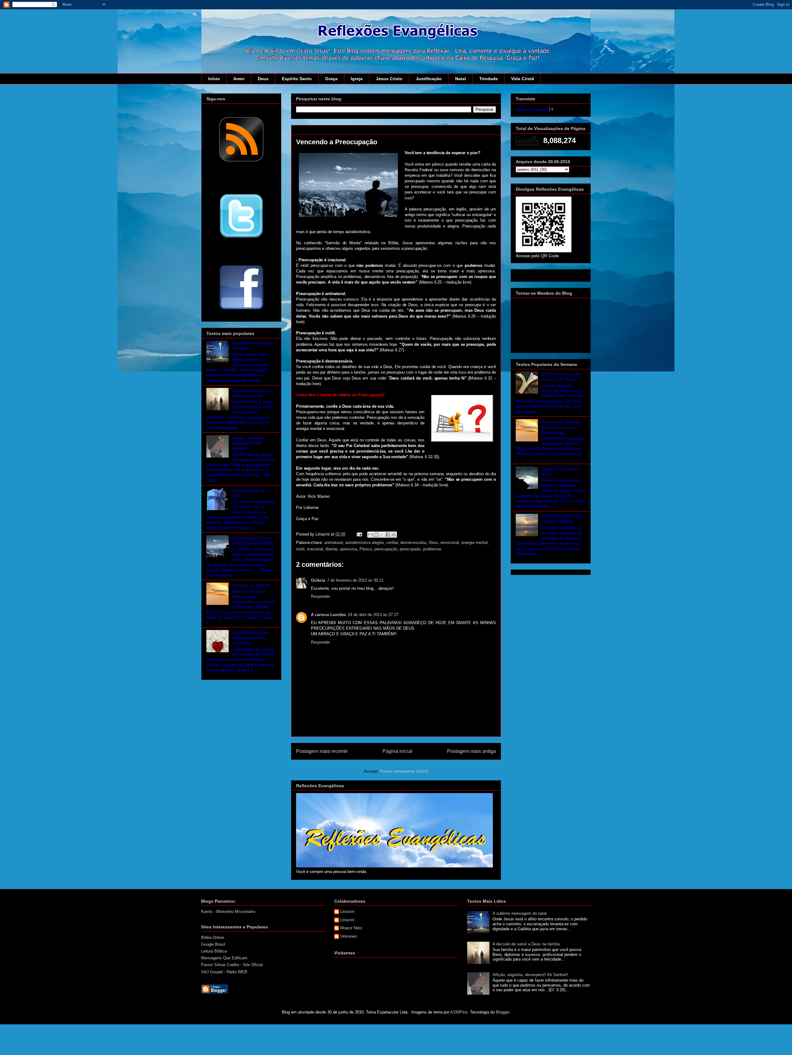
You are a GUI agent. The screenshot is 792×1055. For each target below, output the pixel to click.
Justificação (429, 78)
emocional (450, 542)
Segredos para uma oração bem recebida (253, 540)
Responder (320, 596)
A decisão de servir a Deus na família (252, 393)
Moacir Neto (351, 928)
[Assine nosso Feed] (241, 160)
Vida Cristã (522, 78)
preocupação (385, 549)
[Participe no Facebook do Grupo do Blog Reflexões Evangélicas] (241, 309)
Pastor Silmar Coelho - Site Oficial (232, 964)
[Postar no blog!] (376, 535)
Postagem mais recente (322, 751)
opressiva (348, 549)
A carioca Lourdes (328, 614)
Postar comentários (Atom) (404, 771)
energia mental (474, 542)
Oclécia (318, 580)
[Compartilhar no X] (382, 535)
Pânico (365, 549)
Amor (238, 78)
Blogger (502, 1012)
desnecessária (413, 542)
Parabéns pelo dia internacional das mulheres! (250, 637)
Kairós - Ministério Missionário (228, 911)
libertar (331, 549)
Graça (331, 78)
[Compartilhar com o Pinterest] (394, 535)
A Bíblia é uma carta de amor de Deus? (561, 376)
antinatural (333, 542)
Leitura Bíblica (214, 951)
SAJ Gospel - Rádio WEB (224, 972)
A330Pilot (458, 1012)
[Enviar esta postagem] (359, 534)
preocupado (410, 549)
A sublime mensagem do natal (520, 913)
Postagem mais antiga (471, 751)
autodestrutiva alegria (364, 542)
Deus (263, 78)
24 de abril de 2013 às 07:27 (373, 614)
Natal (460, 78)
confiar (392, 542)
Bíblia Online (212, 937)
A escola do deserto (251, 585)
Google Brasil (213, 944)
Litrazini (347, 911)
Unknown (348, 936)
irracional (315, 549)
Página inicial (397, 751)
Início (214, 78)
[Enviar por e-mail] (370, 535)
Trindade (488, 78)
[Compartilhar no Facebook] (388, 535)
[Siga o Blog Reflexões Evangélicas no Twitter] (241, 238)
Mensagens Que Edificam (224, 958)
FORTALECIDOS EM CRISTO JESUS (562, 519)
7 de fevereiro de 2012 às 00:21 (355, 580)
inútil (300, 549)
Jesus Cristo (389, 78)
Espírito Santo (297, 78)
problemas (432, 549)
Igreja (357, 78)
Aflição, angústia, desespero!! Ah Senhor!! (248, 443)
